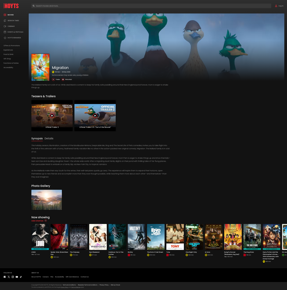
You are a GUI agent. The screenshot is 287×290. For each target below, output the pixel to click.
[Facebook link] (5, 277)
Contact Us (85, 277)
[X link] (9, 277)
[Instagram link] (13, 277)
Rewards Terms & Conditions (87, 285)
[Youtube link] (17, 277)
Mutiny (130, 252)
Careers (46, 277)
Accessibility (59, 277)
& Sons (207, 252)
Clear (267, 6)
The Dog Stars (249, 252)
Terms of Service (75, 287)
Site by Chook (115, 285)
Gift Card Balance (72, 277)
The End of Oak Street (155, 252)
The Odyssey (74, 252)
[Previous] (33, 115)
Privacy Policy (104, 285)
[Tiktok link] (21, 277)
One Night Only (191, 252)
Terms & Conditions (69, 285)
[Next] (285, 115)
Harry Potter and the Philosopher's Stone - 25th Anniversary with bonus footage (271, 255)
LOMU (33, 252)
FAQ (51, 277)
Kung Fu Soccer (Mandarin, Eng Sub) (231, 253)
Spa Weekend (94, 252)
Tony (168, 252)
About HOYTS (36, 277)
